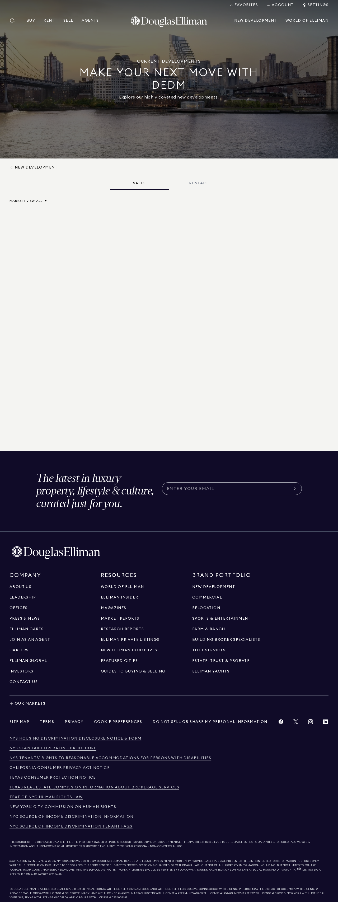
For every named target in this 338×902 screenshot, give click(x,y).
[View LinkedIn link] (325, 723)
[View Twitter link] (296, 723)
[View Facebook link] (281, 723)
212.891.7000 (78, 861)
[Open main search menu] (15, 20)
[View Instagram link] (310, 723)
